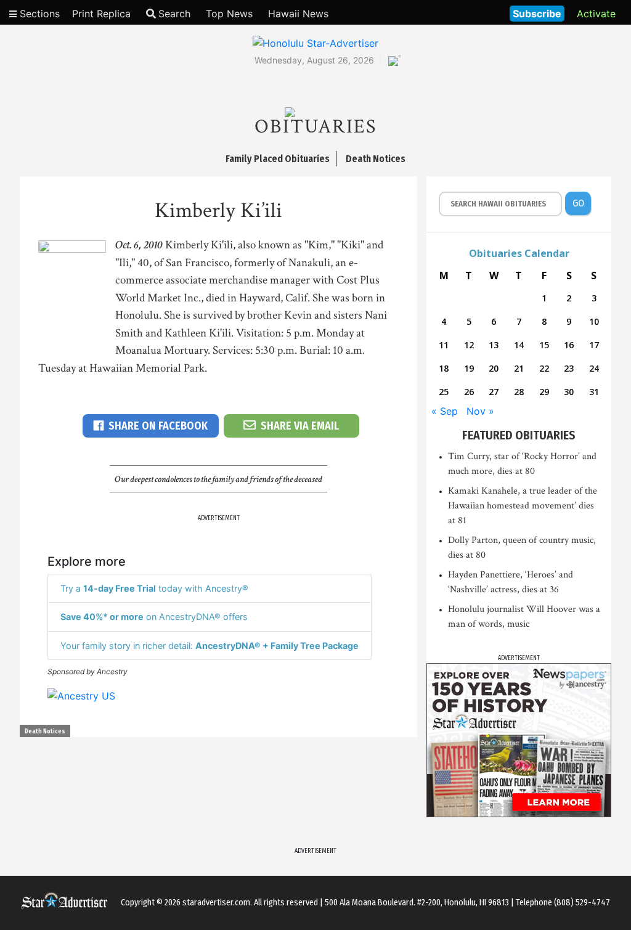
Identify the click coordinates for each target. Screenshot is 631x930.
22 (544, 368)
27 (494, 392)
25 (444, 392)
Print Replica (101, 13)
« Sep (444, 411)
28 (519, 392)
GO (578, 203)
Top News (229, 13)
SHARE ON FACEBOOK (158, 426)
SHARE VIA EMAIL (300, 426)
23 (569, 368)
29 (544, 392)
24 (594, 368)
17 (594, 345)
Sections (38, 13)
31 (594, 392)
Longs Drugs (463, 12)
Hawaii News (298, 13)
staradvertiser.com (216, 902)
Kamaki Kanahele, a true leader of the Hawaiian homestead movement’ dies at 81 (522, 505)
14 (519, 345)
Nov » (480, 411)
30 (569, 392)
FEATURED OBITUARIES (519, 435)
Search (174, 13)
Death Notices (45, 731)
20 (494, 368)
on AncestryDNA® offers (154, 616)
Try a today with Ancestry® (154, 588)
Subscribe (537, 13)
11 (444, 345)
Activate (596, 13)
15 (544, 345)
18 (444, 368)
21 (519, 368)
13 (494, 345)
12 (469, 345)
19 (469, 368)
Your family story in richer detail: (209, 645)
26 (469, 392)
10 (594, 321)
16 (569, 345)
